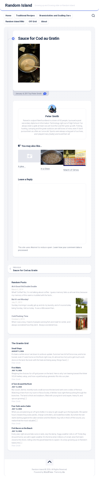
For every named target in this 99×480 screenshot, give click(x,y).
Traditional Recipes (25, 15)
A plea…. (22, 166)
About (44, 21)
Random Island (18, 5)
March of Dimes (71, 170)
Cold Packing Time (20, 316)
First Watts (16, 368)
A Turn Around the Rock (22, 384)
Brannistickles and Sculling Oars (55, 15)
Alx (63, 472)
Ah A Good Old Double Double (24, 286)
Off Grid (33, 21)
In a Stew (45, 168)
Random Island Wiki (15, 21)
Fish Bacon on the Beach (22, 428)
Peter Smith (37, 93)
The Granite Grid (20, 343)
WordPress (48, 472)
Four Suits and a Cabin (21, 406)
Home (8, 15)
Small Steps (17, 348)
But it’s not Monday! (20, 299)
